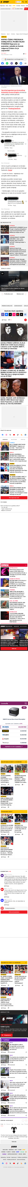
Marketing (3, 1157)
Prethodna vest (8, 294)
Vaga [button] (22, 1124)
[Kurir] (4, 2)
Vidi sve (14, 648)
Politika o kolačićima (22, 1157)
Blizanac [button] (8, 1124)
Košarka (13, 34)
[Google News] (25, 314)
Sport (8, 34)
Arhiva (4, 1159)
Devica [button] (18, 1124)
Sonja (10, 170)
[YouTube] (17, 314)
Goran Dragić (18, 305)
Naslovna (3, 34)
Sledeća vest (20, 294)
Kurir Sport (3, 53)
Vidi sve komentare (14, 912)
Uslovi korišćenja (21, 1159)
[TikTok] (21, 314)
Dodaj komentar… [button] (10, 908)
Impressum (14, 1157)
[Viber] (2, 314)
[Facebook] (6, 314)
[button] (25, 54)
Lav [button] (15, 1124)
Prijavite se (7, 1035)
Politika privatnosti (11, 1159)
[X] (10, 314)
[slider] (14, 282)
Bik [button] (5, 1124)
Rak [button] (12, 1124)
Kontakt (8, 1157)
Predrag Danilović (14, 108)
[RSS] (22, 435)
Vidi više (14, 1141)
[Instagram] (14, 314)
